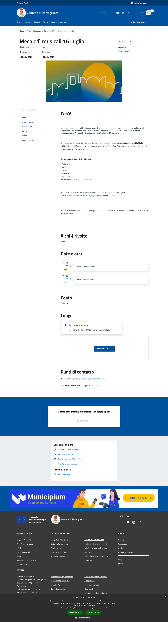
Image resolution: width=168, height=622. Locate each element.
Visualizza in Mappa (104, 348)
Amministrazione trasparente (95, 576)
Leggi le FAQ (55, 584)
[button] (84, 618)
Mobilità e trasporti (58, 556)
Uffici (19, 548)
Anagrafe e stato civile (59, 539)
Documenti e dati (23, 564)
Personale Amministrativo (27, 560)
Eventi (46, 31)
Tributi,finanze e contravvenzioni (97, 548)
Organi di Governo (24, 539)
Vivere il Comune (34, 31)
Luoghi (121, 559)
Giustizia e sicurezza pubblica (95, 543)
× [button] (165, 597)
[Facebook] (111, 12)
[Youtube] (116, 12)
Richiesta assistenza (58, 589)
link (106, 608)
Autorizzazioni (90, 560)
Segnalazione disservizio (60, 580)
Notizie (121, 539)
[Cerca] (148, 12)
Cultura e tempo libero (59, 544)
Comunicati (122, 544)
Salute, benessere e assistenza (96, 556)
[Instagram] (122, 12)
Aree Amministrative (25, 544)
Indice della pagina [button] (28, 110)
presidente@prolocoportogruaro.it (92, 378)
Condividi (122, 42)
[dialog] (84, 608)
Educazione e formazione (94, 539)
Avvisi (120, 548)
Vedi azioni (134, 42)
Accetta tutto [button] (75, 613)
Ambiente (88, 552)
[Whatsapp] (128, 12)
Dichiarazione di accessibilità (95, 593)
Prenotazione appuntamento (62, 576)
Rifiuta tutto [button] (93, 612)
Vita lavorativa (56, 548)
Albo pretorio (89, 580)
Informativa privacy (92, 584)
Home (22, 31)
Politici (19, 556)
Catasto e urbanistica (59, 552)
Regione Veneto (23, 3)
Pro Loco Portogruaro (78, 325)
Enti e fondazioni (23, 552)
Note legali (88, 589)
